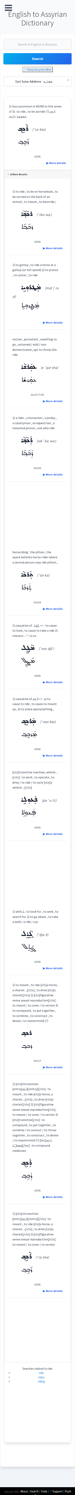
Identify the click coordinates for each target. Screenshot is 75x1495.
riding (41, 1381)
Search (37, 58)
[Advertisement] (37, 511)
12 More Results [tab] (18, 174)
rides (41, 1377)
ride (41, 1373)
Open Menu (8, 8)
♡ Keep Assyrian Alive (37, 69)
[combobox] (37, 46)
